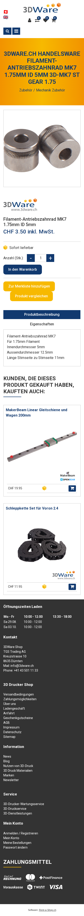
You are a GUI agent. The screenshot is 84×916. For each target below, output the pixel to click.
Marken (8, 775)
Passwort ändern (15, 847)
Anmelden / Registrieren (20, 833)
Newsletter (11, 780)
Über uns (9, 704)
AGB (6, 722)
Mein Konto (11, 838)
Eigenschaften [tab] (42, 324)
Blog (6, 761)
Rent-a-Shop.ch (47, 910)
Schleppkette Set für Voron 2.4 (32, 508)
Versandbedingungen (18, 694)
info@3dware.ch (22, 666)
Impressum (11, 727)
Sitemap (9, 737)
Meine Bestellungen (17, 843)
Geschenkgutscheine (18, 718)
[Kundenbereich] (30, 20)
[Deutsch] (5, 12)
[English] (5, 17)
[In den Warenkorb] (72, 488)
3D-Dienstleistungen (17, 813)
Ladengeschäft (14, 708)
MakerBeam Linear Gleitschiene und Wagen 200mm (36, 412)
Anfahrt (9, 713)
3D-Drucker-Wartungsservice (23, 804)
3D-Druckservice (14, 808)
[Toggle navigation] (16, 31)
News (7, 756)
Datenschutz (12, 732)
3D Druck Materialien (17, 770)
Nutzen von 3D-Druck (18, 766)
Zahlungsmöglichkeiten (20, 699)
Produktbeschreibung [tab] (42, 314)
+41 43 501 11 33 (26, 670)
